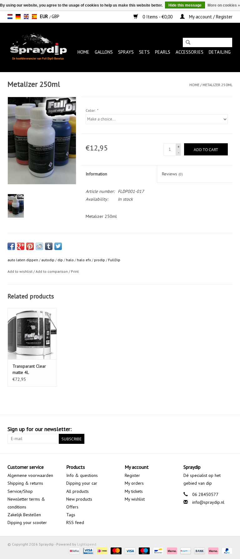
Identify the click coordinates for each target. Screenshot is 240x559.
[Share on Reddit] (39, 246)
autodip (47, 259)
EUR (44, 16)
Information (96, 174)
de (18, 16)
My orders (134, 483)
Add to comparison (52, 271)
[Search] (187, 42)
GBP (55, 16)
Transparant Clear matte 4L (29, 369)
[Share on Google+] (20, 246)
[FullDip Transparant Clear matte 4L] (32, 334)
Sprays (126, 52)
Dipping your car (81, 483)
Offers (72, 507)
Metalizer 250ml (217, 84)
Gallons (104, 52)
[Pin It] (30, 246)
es (34, 16)
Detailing (220, 52)
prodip (99, 259)
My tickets (134, 491)
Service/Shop (20, 491)
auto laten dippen (23, 259)
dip (60, 259)
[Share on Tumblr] (48, 246)
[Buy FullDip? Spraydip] (38, 47)
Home (83, 52)
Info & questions (82, 475)
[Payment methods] (74, 550)
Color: (92, 110)
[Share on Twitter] (58, 246)
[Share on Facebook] (11, 246)
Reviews (172, 174)
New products (79, 499)
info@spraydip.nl (208, 502)
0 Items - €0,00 (157, 17)
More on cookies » (224, 5)
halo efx (84, 259)
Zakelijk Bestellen (24, 514)
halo (70, 259)
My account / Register (210, 17)
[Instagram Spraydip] (227, 429)
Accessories (189, 52)
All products (77, 491)
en (26, 16)
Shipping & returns (25, 483)
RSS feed (75, 522)
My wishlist (135, 499)
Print (75, 271)
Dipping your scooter (27, 522)
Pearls (162, 52)
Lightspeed (86, 544)
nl (10, 16)
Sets (144, 52)
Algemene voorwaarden (30, 475)
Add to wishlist (20, 271)
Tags (70, 514)
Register (132, 475)
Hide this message (185, 5)
